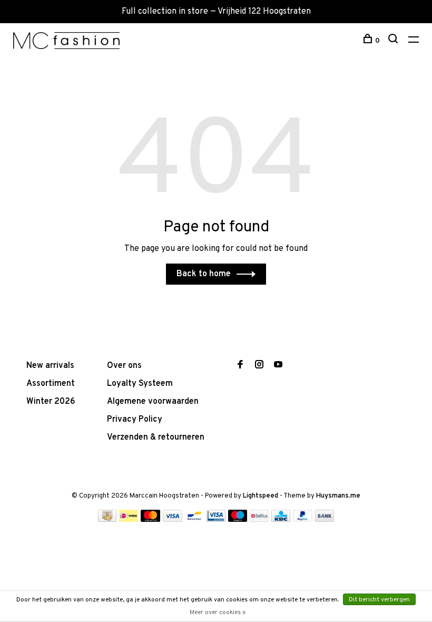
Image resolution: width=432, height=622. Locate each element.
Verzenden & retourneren (155, 437)
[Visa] (172, 519)
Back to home (203, 274)
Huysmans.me (338, 496)
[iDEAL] (128, 519)
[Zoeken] (394, 40)
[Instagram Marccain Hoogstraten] (259, 366)
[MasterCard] (150, 519)
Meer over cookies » (218, 612)
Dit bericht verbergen (379, 600)
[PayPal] (302, 519)
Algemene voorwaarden (153, 401)
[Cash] (107, 519)
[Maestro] (238, 519)
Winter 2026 (50, 401)
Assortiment (50, 383)
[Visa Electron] (216, 519)
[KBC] (280, 519)
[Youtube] (278, 366)
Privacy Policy (134, 419)
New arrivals (50, 366)
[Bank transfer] (325, 519)
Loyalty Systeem (140, 383)
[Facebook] (240, 366)
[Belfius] (259, 519)
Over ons (124, 366)
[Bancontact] (194, 519)
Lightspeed (260, 496)
